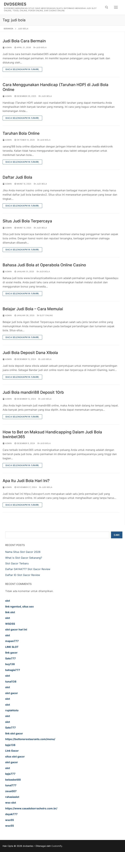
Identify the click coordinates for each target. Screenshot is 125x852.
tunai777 (10, 785)
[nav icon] (116, 7)
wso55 (9, 820)
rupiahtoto (12, 710)
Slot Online (46, 315)
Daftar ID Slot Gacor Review (22, 575)
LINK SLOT (12, 646)
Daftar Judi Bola (17, 177)
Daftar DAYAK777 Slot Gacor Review (27, 569)
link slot (10, 612)
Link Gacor (12, 750)
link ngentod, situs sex (19, 606)
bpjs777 (10, 773)
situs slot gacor (15, 756)
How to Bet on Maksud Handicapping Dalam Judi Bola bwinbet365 (52, 434)
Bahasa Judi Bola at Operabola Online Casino (44, 265)
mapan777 (12, 641)
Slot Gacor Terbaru (17, 563)
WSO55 (10, 623)
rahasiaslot (12, 796)
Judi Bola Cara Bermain (24, 41)
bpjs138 (10, 745)
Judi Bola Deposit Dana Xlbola (30, 352)
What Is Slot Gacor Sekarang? (23, 557)
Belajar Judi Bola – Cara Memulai (33, 309)
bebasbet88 (13, 779)
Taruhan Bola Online (21, 133)
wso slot (10, 802)
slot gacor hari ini (16, 629)
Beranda (8, 28)
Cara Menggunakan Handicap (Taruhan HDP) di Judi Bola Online (55, 87)
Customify (56, 846)
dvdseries (15, 4)
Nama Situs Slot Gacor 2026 (23, 551)
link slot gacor (14, 733)
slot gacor (11, 693)
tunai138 (10, 681)
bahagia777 (12, 670)
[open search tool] (106, 7)
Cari (116, 535)
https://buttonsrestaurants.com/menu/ (30, 739)
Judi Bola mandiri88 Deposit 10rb (33, 392)
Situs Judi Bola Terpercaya (27, 221)
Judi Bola (41, 47)
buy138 (10, 664)
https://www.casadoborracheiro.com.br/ (31, 808)
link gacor (11, 652)
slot (7, 600)
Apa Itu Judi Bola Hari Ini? (26, 480)
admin (8, 47)
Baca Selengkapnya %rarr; (22, 69)
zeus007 (11, 791)
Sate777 (10, 658)
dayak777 (11, 814)
